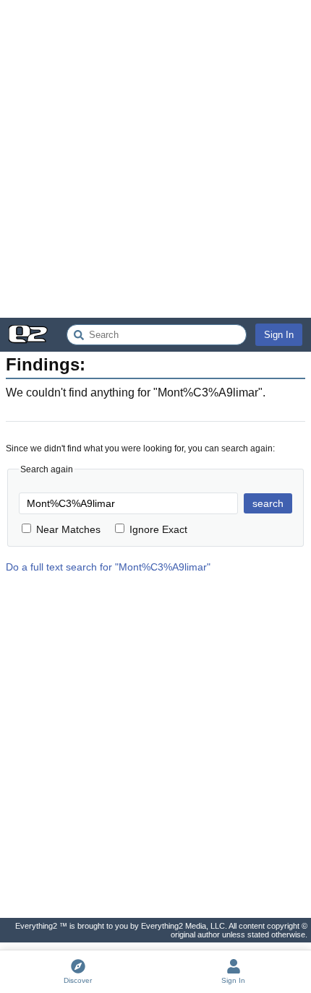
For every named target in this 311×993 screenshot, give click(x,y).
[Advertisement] (155, 159)
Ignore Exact (158, 529)
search (268, 503)
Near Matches (68, 529)
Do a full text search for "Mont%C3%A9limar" (108, 567)
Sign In (279, 334)
